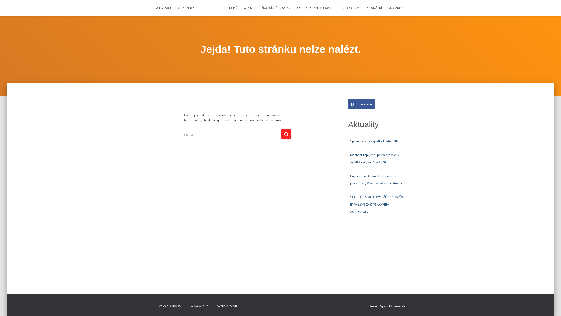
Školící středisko (274, 7)
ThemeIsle (398, 306)
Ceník (248, 7)
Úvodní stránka (170, 305)
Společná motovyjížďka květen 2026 (375, 141)
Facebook (365, 104)
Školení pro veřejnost (314, 7)
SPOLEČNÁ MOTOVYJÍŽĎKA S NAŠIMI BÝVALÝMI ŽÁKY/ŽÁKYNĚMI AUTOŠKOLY (377, 204)
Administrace (227, 305)
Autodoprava (350, 7)
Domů (233, 7)
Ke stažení (374, 7)
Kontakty (395, 7)
